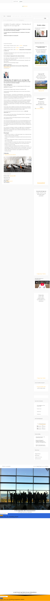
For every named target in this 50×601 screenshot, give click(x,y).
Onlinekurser (39, 411)
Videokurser (39, 414)
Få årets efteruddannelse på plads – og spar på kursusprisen (41, 445)
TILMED (17, 47)
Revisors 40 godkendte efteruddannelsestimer (41, 183)
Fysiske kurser (39, 408)
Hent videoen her (38, 38)
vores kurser (11, 175)
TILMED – (21, 45)
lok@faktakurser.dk (9, 181)
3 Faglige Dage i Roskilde (41, 378)
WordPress (46, 466)
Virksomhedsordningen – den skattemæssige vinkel (40, 437)
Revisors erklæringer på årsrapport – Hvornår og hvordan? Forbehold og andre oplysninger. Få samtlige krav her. (41, 441)
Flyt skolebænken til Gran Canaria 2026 (41, 406)
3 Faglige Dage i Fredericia (41, 273)
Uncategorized (9, 16)
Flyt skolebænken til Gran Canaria (41, 65)
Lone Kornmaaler (9, 20)
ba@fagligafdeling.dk (7, 67)
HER (14, 175)
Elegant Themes (39, 466)
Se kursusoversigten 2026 (41, 386)
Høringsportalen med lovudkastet (10, 154)
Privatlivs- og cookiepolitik (6, 466)
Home (4, 16)
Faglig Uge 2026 (41, 90)
